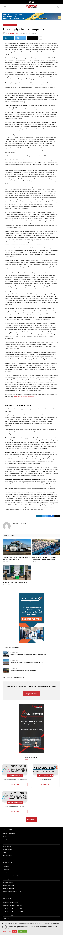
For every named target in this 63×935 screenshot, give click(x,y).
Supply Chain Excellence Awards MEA (12, 908)
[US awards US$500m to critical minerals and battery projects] (6, 662)
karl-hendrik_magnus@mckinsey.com (24, 396)
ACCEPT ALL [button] (22, 931)
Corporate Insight (7, 849)
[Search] (58, 6)
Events (4, 852)
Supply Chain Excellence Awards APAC (13, 912)
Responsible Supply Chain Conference (12, 915)
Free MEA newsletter (8, 885)
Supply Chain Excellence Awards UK (15, 806)
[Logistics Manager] (31, 6)
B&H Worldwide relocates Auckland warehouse (23, 670)
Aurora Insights (7, 846)
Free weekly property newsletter (11, 879)
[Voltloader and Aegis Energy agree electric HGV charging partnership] (17, 547)
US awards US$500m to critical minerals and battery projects (26, 662)
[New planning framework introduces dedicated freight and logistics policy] (46, 547)
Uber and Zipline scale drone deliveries (15, 582)
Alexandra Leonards (14, 33)
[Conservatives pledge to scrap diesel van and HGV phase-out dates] (6, 654)
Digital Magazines (7, 855)
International (6, 843)
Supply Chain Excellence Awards (11, 902)
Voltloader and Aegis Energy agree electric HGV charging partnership (16, 558)
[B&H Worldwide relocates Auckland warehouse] (6, 670)
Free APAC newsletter (8, 888)
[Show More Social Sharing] (40, 38)
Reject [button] (14, 931)
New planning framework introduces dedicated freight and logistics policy (44, 558)
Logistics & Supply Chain (9, 25)
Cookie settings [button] (6, 931)
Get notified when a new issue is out (12, 891)
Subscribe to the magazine (9, 872)
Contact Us (6, 869)
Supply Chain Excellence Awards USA (12, 905)
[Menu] (5, 6)
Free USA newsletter (8, 882)
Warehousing (6, 836)
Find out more (15, 784)
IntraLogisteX (6, 918)
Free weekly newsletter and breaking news (14, 876)
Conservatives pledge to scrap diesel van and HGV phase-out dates (28, 654)
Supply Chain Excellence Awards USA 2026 (15, 779)
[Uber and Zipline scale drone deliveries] (17, 572)
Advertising (6, 866)
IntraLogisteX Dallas (45, 779)
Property (5, 839)
